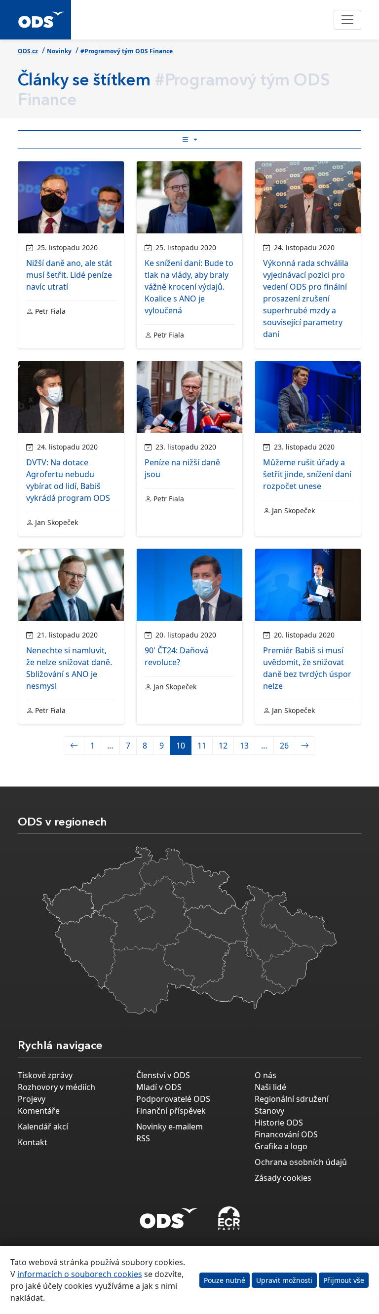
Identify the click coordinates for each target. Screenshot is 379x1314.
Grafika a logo (281, 1146)
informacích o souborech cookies (79, 1274)
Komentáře (39, 1110)
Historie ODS (279, 1122)
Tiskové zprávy (45, 1075)
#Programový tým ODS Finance (126, 51)
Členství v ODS (163, 1075)
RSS (143, 1138)
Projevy (31, 1098)
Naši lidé (270, 1087)
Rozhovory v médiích (56, 1087)
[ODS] (168, 1215)
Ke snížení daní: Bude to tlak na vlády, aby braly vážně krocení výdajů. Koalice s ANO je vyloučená (189, 287)
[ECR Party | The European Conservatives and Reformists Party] (228, 1218)
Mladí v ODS (159, 1087)
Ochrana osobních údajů (301, 1162)
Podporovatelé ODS (173, 1098)
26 (284, 745)
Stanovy (269, 1110)
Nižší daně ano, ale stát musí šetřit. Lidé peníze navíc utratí (69, 275)
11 (201, 745)
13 (244, 745)
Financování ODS (286, 1134)
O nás (265, 1075)
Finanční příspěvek (171, 1110)
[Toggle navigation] (347, 20)
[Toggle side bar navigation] (189, 139)
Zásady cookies (283, 1177)
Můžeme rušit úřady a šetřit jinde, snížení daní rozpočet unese (307, 474)
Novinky (59, 51)
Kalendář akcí (43, 1126)
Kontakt (32, 1142)
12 (223, 745)
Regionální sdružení (292, 1098)
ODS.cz (28, 51)
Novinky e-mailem (169, 1126)
